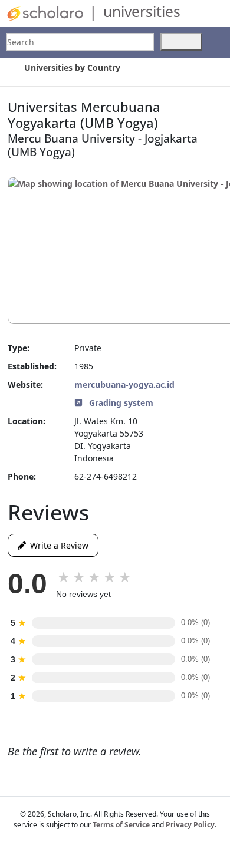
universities (141, 11)
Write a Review (57, 545)
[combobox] (80, 42)
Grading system (120, 402)
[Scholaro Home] (44, 12)
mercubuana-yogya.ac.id (124, 384)
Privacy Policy (190, 825)
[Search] (181, 42)
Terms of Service (121, 825)
